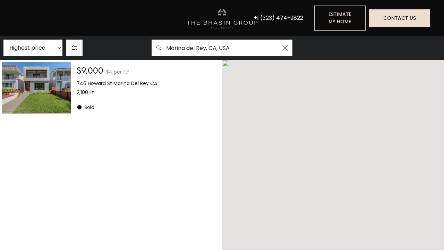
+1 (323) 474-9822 (278, 18)
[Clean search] (285, 48)
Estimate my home (339, 18)
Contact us (399, 18)
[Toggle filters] (74, 48)
